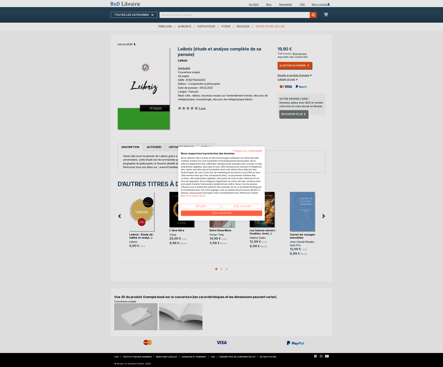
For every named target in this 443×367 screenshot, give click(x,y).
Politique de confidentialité (247, 150)
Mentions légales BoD (193, 195)
